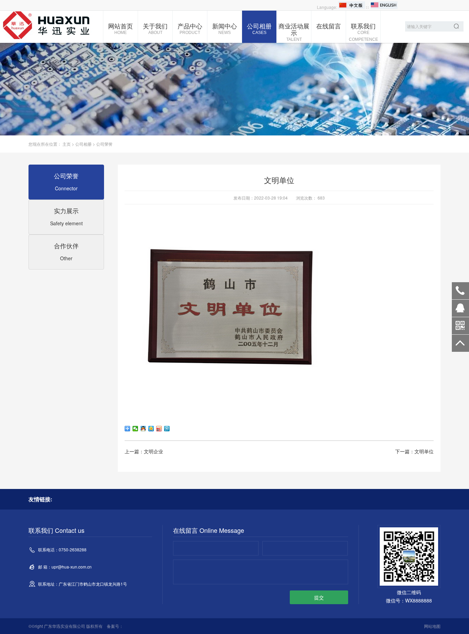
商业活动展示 (293, 31)
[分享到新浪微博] (159, 428)
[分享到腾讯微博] (167, 428)
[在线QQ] (460, 310)
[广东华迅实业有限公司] (51, 25)
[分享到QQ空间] (151, 428)
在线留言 (328, 25)
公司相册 (259, 28)
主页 (66, 144)
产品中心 (190, 28)
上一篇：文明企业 (144, 451)
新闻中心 (224, 28)
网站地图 (432, 626)
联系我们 (363, 31)
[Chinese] (351, 7)
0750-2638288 (460, 290)
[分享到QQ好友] (143, 428)
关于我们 (155, 28)
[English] (384, 7)
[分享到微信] (135, 428)
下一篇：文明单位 (414, 451)
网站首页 (120, 28)
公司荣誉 (104, 144)
